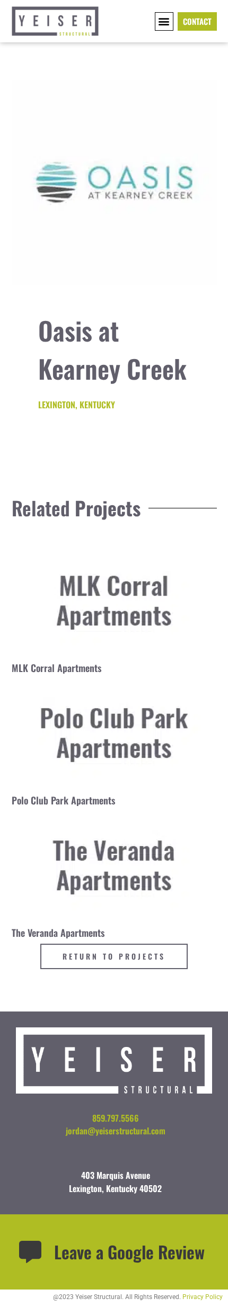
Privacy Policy (202, 1297)
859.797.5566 (115, 1118)
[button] (164, 21)
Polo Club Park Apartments (63, 800)
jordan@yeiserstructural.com (115, 1130)
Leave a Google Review (129, 1251)
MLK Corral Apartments (56, 668)
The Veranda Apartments (58, 932)
